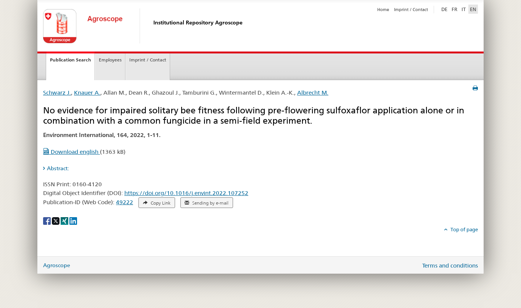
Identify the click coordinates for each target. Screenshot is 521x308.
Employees (110, 60)
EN (473, 9)
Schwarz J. (57, 92)
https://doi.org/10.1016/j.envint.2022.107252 (186, 193)
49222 (124, 202)
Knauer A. (87, 92)
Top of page (463, 229)
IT (464, 9)
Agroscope (56, 265)
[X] (56, 220)
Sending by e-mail (209, 203)
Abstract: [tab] (58, 168)
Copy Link (160, 203)
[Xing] (65, 220)
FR (454, 9)
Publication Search (70, 60)
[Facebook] (47, 220)
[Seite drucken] (475, 88)
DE (445, 9)
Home (383, 9)
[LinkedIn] (73, 220)
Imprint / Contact (411, 9)
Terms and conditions (450, 265)
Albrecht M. (312, 92)
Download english (74, 151)
